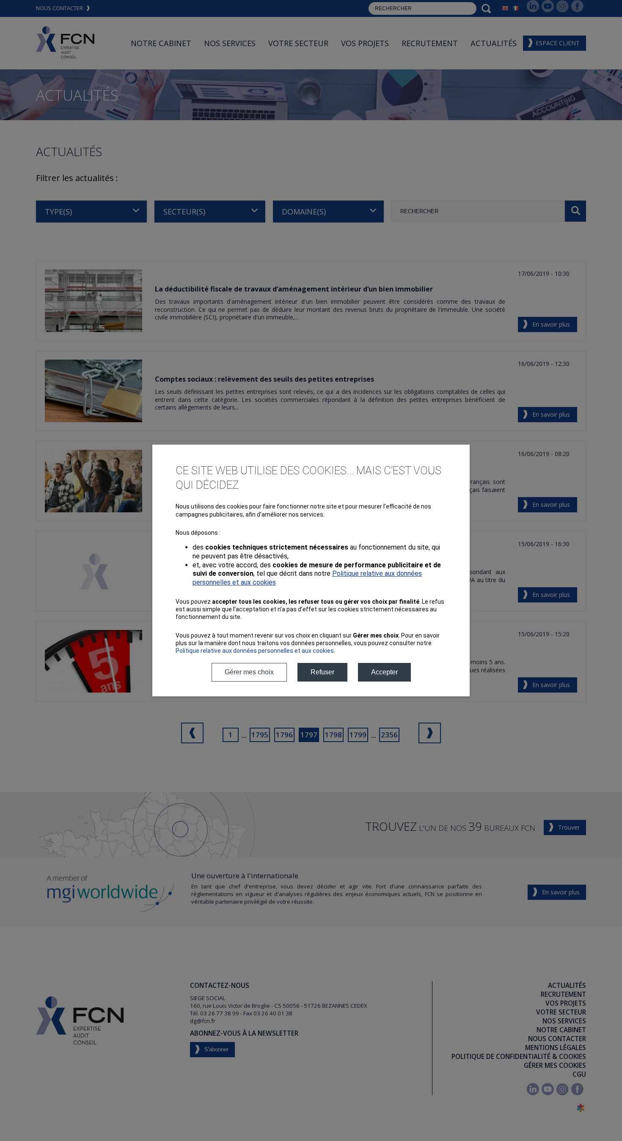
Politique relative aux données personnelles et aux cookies (255, 650)
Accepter (384, 672)
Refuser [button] (322, 672)
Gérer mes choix (249, 672)
